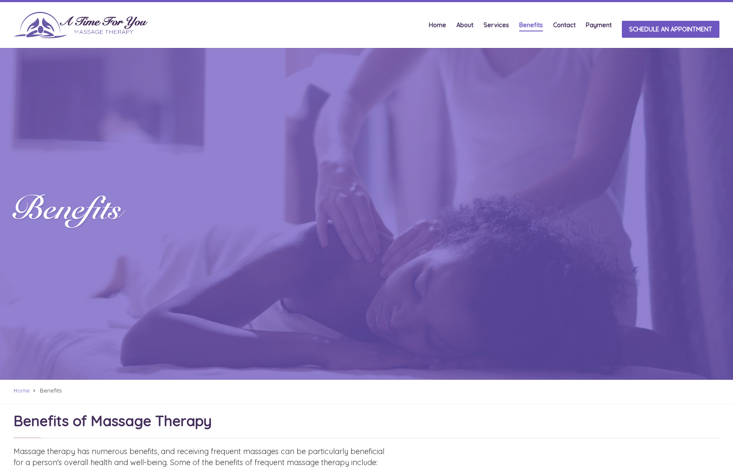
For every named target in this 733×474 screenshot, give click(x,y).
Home (437, 25)
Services (496, 25)
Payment (599, 25)
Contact (564, 25)
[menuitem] (437, 25)
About (464, 25)
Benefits (531, 25)
